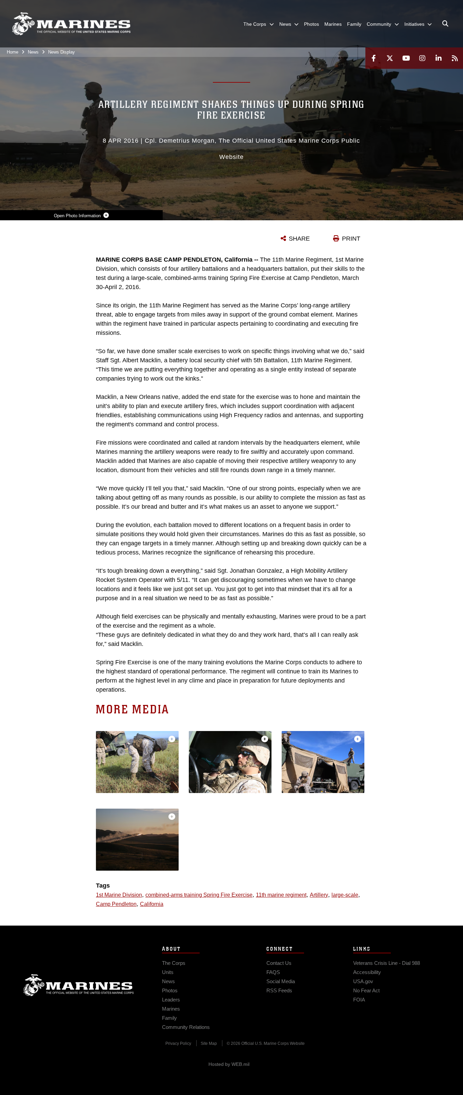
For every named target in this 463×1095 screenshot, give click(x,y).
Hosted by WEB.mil (228, 1064)
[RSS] (455, 58)
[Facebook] (373, 58)
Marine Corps (78, 985)
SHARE (299, 238)
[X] (390, 58)
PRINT (351, 238)
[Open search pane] (445, 23)
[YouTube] (406, 58)
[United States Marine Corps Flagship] (71, 24)
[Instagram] (422, 58)
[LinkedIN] (438, 58)
